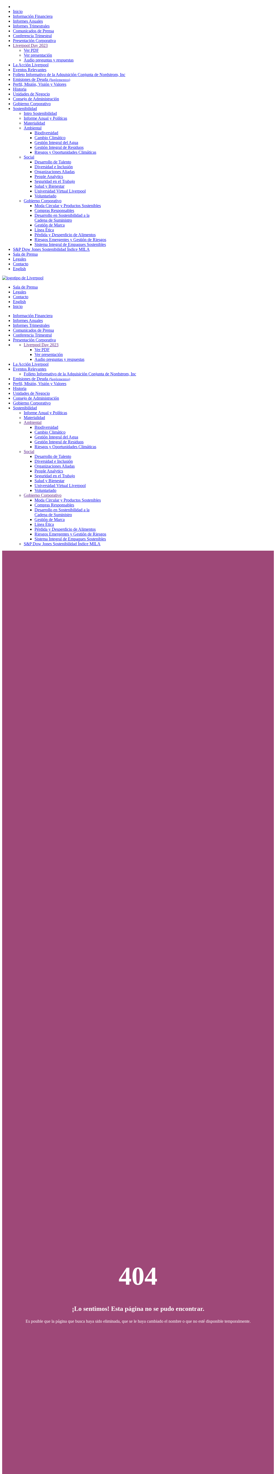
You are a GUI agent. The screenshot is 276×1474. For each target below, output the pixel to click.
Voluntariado (45, 196)
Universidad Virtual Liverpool (60, 191)
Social (29, 157)
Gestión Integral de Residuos (59, 147)
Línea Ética (44, 230)
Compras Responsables (54, 210)
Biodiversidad (46, 133)
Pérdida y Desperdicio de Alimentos (65, 234)
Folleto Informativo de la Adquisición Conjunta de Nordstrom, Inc (69, 74)
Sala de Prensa (25, 254)
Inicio (18, 11)
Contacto (20, 264)
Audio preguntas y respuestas (49, 60)
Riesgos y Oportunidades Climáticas (65, 152)
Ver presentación (38, 55)
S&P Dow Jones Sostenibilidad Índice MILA (51, 249)
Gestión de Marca (49, 225)
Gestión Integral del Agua (56, 142)
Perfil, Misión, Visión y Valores (39, 84)
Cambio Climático (49, 137)
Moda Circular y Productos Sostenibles (67, 205)
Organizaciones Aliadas (54, 171)
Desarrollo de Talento (52, 162)
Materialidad (34, 123)
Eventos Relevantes (29, 69)
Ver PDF (31, 50)
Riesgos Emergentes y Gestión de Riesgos (70, 239)
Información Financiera (33, 16)
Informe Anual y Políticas (45, 118)
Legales (19, 259)
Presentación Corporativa (34, 40)
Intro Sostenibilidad (40, 113)
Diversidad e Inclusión (53, 166)
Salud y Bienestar (49, 186)
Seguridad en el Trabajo (54, 181)
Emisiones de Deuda (41, 79)
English (19, 268)
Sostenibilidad (25, 108)
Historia (19, 89)
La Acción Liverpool (31, 65)
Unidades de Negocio (31, 94)
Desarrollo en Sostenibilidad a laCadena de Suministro (61, 217)
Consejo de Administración (36, 99)
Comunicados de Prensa (33, 31)
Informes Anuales (28, 21)
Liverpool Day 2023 (30, 45)
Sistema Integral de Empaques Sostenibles (70, 244)
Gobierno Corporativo (32, 103)
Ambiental (33, 128)
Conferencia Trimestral (32, 35)
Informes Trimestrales (31, 26)
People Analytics (48, 176)
